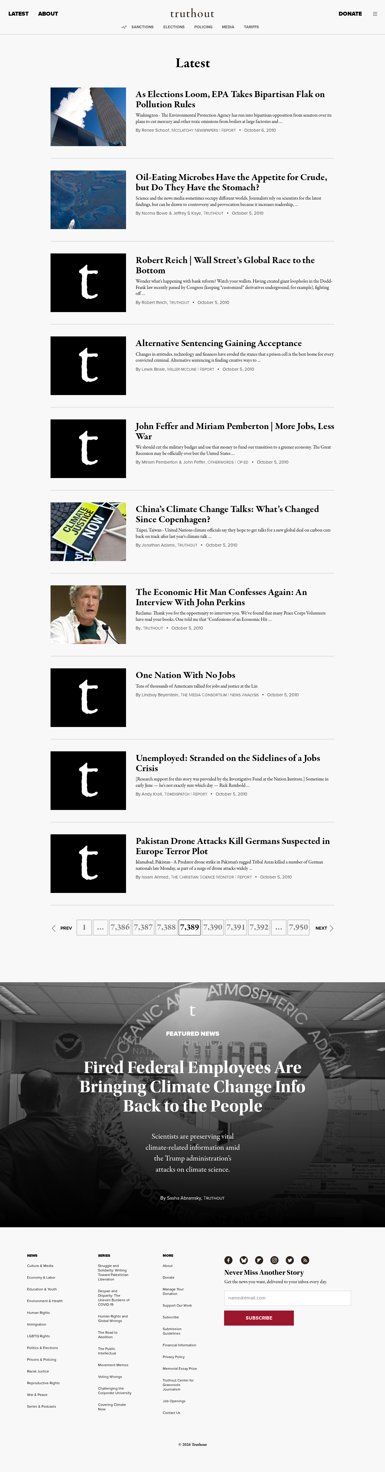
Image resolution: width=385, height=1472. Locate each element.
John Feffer (194, 462)
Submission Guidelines (172, 1331)
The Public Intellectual (107, 1351)
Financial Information (179, 1345)
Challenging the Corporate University (114, 1391)
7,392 (259, 927)
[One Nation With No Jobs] (88, 697)
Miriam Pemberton (159, 462)
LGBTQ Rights (38, 1336)
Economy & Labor (41, 1277)
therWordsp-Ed (228, 462)
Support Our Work (177, 1305)
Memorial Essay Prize (180, 1368)
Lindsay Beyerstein (160, 695)
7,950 (298, 927)
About (48, 13)
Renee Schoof (155, 130)
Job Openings (174, 1401)
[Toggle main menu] (374, 13)
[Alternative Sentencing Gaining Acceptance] (88, 365)
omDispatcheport (185, 794)
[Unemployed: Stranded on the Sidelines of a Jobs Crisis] (88, 780)
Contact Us (171, 1412)
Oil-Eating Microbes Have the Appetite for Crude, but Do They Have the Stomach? (231, 183)
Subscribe (171, 1317)
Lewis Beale (153, 369)
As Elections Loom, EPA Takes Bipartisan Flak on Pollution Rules (230, 100)
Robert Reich (154, 302)
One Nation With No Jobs (185, 675)
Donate (350, 13)
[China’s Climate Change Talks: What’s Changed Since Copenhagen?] (88, 531)
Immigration (36, 1324)
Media (228, 27)
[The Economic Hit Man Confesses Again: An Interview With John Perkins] (88, 614)
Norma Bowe (155, 213)
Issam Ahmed (155, 877)
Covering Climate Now (112, 1407)
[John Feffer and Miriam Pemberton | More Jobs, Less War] (88, 448)
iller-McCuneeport (190, 369)
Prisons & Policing (41, 1359)
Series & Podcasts (41, 1406)
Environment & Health (45, 1301)
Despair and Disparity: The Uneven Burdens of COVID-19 (113, 1297)
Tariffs (251, 27)
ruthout (213, 213)
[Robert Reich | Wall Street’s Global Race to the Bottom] (88, 282)
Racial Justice (38, 1371)
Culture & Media (40, 1265)
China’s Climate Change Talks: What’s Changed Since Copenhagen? (227, 514)
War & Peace (37, 1394)
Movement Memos (113, 1365)
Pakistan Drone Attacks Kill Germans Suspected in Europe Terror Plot (233, 846)
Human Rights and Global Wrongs (113, 1318)
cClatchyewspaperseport (203, 130)
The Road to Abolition (108, 1335)
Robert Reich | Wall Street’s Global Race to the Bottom (225, 266)
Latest (18, 13)
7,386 (120, 927)
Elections (174, 27)
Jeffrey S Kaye (187, 213)
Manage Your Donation (173, 1291)
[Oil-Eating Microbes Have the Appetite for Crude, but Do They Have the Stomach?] (88, 199)
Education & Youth (42, 1289)
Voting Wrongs (110, 1376)
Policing (203, 27)
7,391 (235, 927)
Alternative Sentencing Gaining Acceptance (219, 343)
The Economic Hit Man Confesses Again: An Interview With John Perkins (221, 597)
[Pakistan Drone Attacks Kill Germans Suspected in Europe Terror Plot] (88, 863)
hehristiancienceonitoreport (211, 877)
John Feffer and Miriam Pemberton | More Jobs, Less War (235, 431)
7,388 (166, 927)
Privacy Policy (174, 1357)
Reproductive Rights (43, 1383)
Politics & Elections (42, 1348)
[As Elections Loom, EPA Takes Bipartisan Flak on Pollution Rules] (88, 116)
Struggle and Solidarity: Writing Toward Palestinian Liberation (113, 1272)
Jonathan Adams (158, 545)
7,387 (143, 927)
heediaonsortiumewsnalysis (219, 695)
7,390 (212, 927)
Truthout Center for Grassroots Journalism (178, 1385)
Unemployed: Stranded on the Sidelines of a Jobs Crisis (228, 763)
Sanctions (142, 27)
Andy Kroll (152, 794)
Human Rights (38, 1312)
